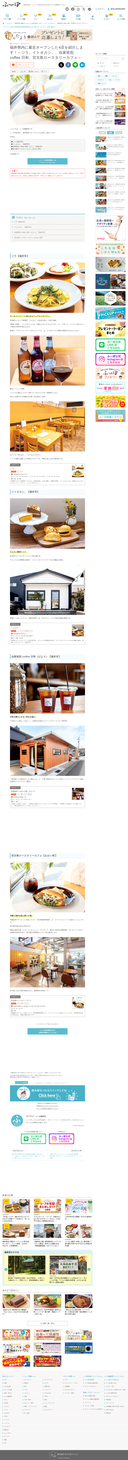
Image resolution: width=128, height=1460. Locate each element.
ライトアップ (48, 1379)
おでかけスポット (70, 1389)
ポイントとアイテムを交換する (94, 1409)
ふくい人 (6, 1423)
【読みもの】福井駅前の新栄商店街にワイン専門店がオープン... (116, 170)
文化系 (6, 1403)
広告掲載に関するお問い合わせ (115, 1406)
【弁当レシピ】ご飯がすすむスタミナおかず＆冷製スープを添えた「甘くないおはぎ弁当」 (16, 1219)
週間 (110, 133)
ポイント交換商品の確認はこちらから (47, 1108)
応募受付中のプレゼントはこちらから (47, 1106)
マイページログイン (90, 1386)
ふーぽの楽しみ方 (111, 1383)
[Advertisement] (47, 196)
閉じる (32, 217)
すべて (102, 63)
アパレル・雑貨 (69, 1393)
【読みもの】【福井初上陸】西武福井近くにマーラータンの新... (116, 186)
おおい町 (23, 71)
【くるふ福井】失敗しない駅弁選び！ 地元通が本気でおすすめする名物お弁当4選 (78, 1244)
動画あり (64, 19)
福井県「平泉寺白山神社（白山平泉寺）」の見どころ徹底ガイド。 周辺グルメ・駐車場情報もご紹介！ (26, 1279)
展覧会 (26, 1383)
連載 (5, 1440)
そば (5, 1379)
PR (5, 1443)
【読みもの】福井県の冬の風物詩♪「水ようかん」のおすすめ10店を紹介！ (15, 1312)
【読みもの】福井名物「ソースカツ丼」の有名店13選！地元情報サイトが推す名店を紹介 (78, 1312)
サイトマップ (110, 1403)
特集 (5, 1383)
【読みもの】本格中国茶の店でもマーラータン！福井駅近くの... (116, 162)
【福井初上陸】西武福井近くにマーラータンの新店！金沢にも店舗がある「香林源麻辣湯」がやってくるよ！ (47, 1244)
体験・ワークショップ (30, 1406)
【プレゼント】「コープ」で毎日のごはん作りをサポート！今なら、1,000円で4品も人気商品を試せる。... (47, 1219)
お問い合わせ (110, 1409)
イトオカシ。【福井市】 (23, 227)
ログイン (101, 9)
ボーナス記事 (121, 19)
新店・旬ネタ (35, 71)
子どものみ (47, 1393)
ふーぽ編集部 (8, 1396)
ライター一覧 (110, 1386)
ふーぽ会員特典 (89, 1379)
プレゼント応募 (89, 1406)
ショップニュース (49, 1403)
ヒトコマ (6, 1436)
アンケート (88, 1402)
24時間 (102, 133)
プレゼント (107, 19)
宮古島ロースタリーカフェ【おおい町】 (28, 237)
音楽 (25, 1396)
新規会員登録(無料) (118, 9)
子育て (92, 19)
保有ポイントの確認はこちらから (47, 1103)
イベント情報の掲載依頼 (92, 1399)
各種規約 (108, 1399)
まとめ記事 (7, 1386)
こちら (39, 1072)
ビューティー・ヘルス (71, 1383)
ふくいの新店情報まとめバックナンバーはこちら (47, 161)
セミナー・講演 (28, 1403)
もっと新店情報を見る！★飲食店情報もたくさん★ (47, 1031)
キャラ (46, 1383)
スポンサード (48, 1409)
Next (89, 1269)
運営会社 (108, 1413)
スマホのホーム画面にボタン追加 (115, 1389)
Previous (6, 1269)
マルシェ (27, 1393)
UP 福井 (78, 19)
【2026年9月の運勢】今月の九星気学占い (78, 1218)
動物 (45, 1406)
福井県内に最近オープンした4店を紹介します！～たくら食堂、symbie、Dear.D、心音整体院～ (15, 1244)
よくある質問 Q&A (111, 1393)
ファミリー (47, 1389)
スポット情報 (69, 1376)
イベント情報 (29, 1376)
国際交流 (47, 1386)
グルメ (36, 19)
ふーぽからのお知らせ (112, 1379)
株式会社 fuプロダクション (67, 1454)
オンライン (27, 1379)
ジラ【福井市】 (20, 222)
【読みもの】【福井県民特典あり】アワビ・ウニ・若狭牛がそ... (116, 178)
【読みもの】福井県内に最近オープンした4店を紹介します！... (116, 138)
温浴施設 (67, 1386)
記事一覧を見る (79, 1125)
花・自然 (27, 1413)
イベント (21, 19)
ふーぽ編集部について (114, 1376)
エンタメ (6, 1406)
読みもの (49, 19)
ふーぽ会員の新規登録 (91, 1383)
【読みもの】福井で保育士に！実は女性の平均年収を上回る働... (116, 146)
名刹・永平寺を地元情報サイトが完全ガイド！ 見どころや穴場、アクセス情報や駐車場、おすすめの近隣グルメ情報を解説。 (68, 1280)
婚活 (45, 1399)
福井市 (14, 71)
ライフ (6, 1409)
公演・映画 (27, 1399)
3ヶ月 (119, 133)
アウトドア (27, 1409)
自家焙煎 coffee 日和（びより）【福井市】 (30, 232)
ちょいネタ (7, 1433)
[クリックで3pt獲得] (47, 1093)
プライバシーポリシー (112, 1396)
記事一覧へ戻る (48, 1323)
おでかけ (6, 1413)
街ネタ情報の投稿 (90, 1396)
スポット (7, 19)
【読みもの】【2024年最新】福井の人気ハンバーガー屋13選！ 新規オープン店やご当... (47, 1312)
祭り (25, 1386)
